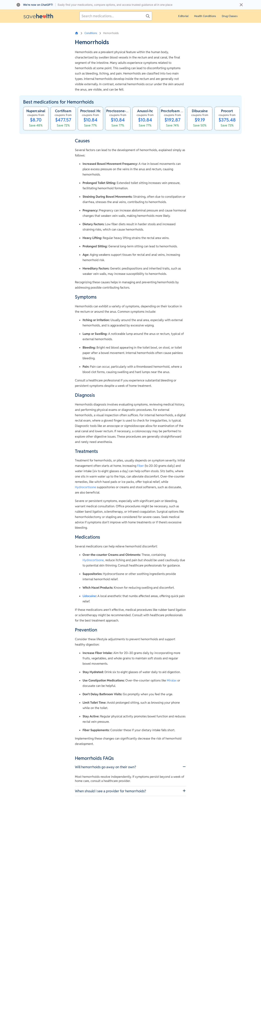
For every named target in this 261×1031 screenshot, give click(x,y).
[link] (36, 118)
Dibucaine (200, 111)
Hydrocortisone (85, 487)
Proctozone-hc (118, 111)
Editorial (183, 16)
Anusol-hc (145, 111)
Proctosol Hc (90, 111)
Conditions (90, 33)
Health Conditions (205, 16)
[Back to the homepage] (38, 16)
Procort (227, 111)
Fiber (140, 466)
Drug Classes (229, 16)
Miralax (172, 680)
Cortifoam (63, 111)
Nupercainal (35, 111)
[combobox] (115, 16)
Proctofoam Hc (173, 111)
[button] (130, 767)
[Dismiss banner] (241, 4)
